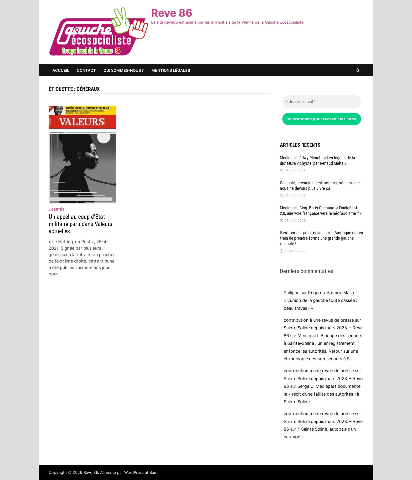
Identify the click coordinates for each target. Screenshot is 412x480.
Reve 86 (171, 12)
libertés (56, 209)
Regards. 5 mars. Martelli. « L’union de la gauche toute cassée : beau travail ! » (322, 300)
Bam (153, 472)
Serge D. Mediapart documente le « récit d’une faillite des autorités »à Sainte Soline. (322, 394)
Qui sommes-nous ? (123, 70)
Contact (86, 70)
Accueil (60, 70)
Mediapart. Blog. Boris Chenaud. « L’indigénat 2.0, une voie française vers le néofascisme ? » (321, 210)
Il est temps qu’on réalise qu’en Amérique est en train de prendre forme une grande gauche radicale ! (321, 238)
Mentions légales (170, 70)
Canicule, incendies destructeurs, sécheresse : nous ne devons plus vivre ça (321, 185)
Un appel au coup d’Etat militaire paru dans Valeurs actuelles (80, 224)
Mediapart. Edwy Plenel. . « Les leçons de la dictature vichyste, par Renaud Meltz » (317, 160)
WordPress (134, 472)
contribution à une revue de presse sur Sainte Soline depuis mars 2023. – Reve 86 (323, 328)
